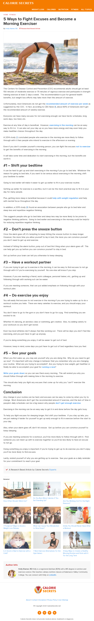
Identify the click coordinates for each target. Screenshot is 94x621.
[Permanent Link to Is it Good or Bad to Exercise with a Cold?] (17, 533)
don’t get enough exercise (68, 403)
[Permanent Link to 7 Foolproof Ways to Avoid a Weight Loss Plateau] (17, 508)
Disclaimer (42, 600)
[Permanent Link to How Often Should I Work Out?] (17, 483)
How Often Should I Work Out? (15, 501)
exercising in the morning (61, 125)
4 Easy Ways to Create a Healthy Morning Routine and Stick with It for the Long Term (75, 553)
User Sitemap (63, 600)
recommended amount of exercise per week (67, 104)
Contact (34, 600)
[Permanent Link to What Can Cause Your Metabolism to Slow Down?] (47, 508)
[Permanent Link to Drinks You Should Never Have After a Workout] (77, 508)
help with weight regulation (66, 198)
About (28, 600)
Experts (52, 469)
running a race (48, 367)
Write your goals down (14, 373)
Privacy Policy (52, 600)
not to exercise (83, 146)
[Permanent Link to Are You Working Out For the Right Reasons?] (77, 483)
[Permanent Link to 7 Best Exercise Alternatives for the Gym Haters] (47, 533)
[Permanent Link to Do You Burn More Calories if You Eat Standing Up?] (47, 483)
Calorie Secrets (18, 3)
